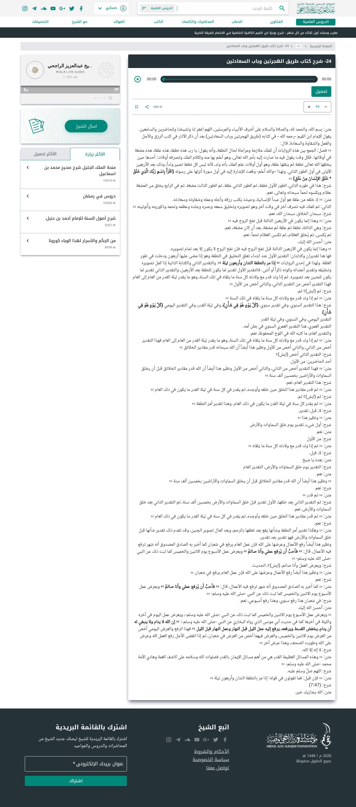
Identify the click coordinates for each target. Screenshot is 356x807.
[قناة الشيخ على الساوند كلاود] (43, 8)
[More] (147, 107)
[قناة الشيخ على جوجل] (62, 8)
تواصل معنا (217, 768)
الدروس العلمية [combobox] (162, 8)
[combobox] (228, 8)
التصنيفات (40, 22)
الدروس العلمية (316, 22)
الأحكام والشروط (211, 751)
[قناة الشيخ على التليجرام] (34, 8)
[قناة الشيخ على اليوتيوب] (53, 8)
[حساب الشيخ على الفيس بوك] (81, 8)
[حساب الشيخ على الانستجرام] (25, 8)
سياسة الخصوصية (211, 759)
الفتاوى (276, 22)
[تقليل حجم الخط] (326, 107)
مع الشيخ (79, 22)
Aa (318, 106)
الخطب (237, 22)
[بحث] (282, 8)
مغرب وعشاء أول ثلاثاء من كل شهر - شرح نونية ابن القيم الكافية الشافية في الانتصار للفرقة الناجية (265, 33)
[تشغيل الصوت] (137, 79)
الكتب (158, 22)
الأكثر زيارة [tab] (95, 154)
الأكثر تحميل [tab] (45, 154)
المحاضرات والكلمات (198, 22)
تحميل (321, 91)
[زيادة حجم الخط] (309, 107)
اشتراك (76, 781)
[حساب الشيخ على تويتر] (71, 8)
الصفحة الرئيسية (321, 46)
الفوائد (119, 22)
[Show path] (299, 46)
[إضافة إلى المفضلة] (136, 107)
